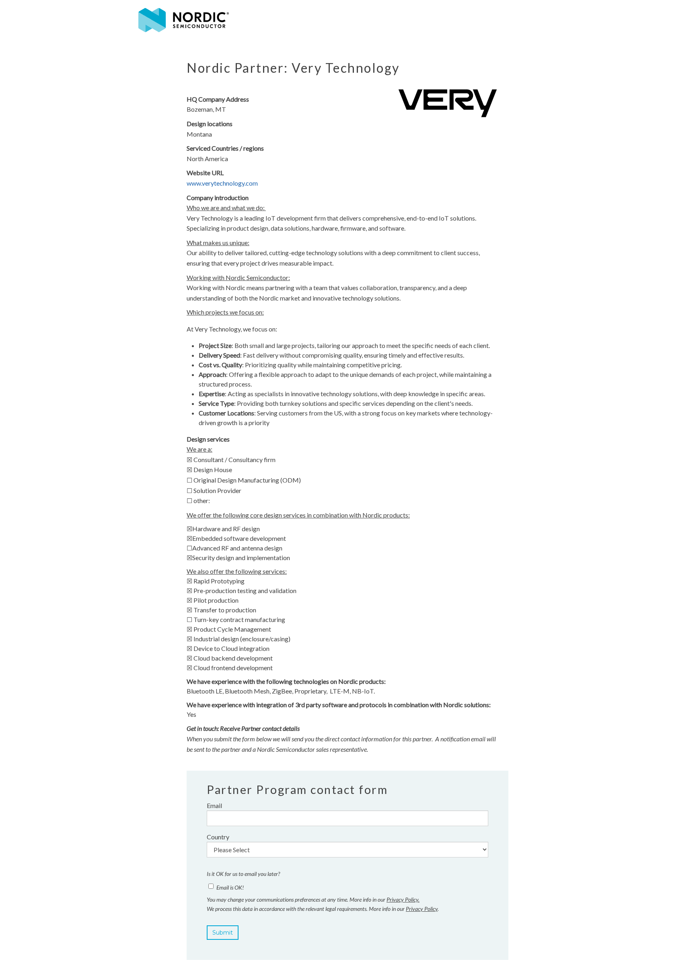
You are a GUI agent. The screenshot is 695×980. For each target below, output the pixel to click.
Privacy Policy (422, 908)
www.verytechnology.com (222, 183)
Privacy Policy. (403, 899)
